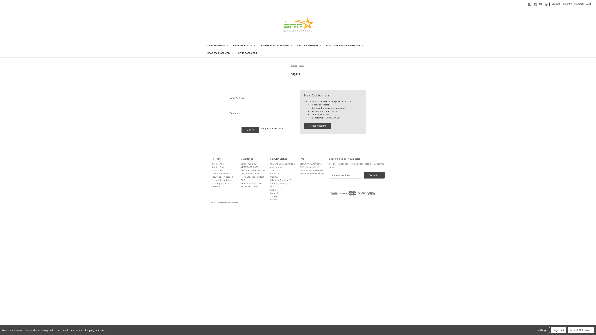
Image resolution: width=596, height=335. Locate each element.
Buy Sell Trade (218, 167)
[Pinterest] (546, 4)
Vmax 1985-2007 (216, 45)
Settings (542, 330)
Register (579, 3)
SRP (272, 170)
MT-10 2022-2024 (247, 53)
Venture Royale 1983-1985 (274, 45)
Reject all (558, 330)
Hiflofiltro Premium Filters (283, 180)
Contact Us (217, 170)
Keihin (273, 190)
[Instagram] (535, 4)
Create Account (317, 125)
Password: (235, 113)
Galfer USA (275, 173)
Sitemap (215, 186)
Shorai (273, 196)
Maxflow (274, 177)
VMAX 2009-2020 (242, 45)
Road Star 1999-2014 (218, 53)
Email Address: (237, 98)
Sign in (567, 3)
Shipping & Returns (221, 183)
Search (556, 3)
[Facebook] (529, 4)
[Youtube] (540, 4)
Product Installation (221, 180)
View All (274, 199)
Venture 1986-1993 (307, 45)
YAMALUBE (275, 186)
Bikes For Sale (218, 164)
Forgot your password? (273, 128)
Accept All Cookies (580, 330)
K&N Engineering (279, 183)
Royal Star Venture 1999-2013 (343, 45)
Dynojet (274, 193)
